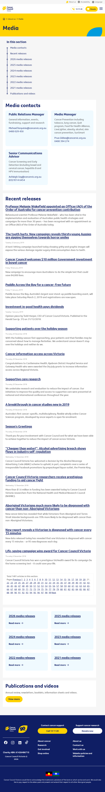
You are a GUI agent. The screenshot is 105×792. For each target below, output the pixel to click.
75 (42, 589)
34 (54, 582)
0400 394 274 (61, 141)
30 (38, 582)
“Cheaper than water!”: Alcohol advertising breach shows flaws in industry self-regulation (45, 450)
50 (31, 586)
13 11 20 (79, 9)
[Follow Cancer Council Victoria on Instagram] (13, 744)
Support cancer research (87, 725)
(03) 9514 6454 (17, 180)
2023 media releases (67, 637)
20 (84, 579)
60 (69, 586)
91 (19, 592)
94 (31, 592)
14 (61, 579)
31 (42, 582)
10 (46, 579)
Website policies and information (82, 754)
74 (38, 589)
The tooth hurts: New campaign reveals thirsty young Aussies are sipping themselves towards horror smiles (48, 235)
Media (20, 19)
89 (12, 592)
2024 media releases (22, 637)
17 (73, 579)
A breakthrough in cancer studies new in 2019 (37, 404)
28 (31, 582)
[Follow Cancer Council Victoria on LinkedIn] (20, 744)
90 (15, 592)
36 (61, 582)
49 (27, 586)
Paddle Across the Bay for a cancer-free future (38, 285)
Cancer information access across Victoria (35, 354)
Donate (93, 9)
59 (65, 586)
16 (69, 579)
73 (34, 589)
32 (46, 582)
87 (88, 589)
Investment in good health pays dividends (34, 306)
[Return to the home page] (7, 11)
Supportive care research (23, 379)
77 (50, 589)
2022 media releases (22, 658)
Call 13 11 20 (52, 731)
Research (42, 745)
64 (84, 586)
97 (42, 592)
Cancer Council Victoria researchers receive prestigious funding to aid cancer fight (44, 478)
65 (88, 586)
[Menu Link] (101, 10)
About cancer (44, 741)
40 (77, 582)
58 (61, 586)
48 (23, 586)
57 (57, 586)
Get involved (44, 749)
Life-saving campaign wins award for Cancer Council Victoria (48, 551)
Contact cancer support (52, 725)
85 (80, 589)
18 (76, 579)
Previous (17, 579)
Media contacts (18, 47)
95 (34, 592)
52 (38, 586)
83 (73, 589)
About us (72, 2)
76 (46, 589)
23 (12, 582)
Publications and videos (22, 93)
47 (19, 586)
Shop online (43, 753)
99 (50, 592)
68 (15, 589)
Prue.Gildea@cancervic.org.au (70, 137)
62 (77, 586)
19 (80, 579)
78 (54, 589)
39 (73, 582)
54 (46, 586)
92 (23, 592)
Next (54, 592)
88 (8, 592)
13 (57, 579)
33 (50, 582)
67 (12, 589)
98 (46, 592)
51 (34, 586)
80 (61, 589)
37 (65, 582)
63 (80, 586)
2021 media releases (67, 658)
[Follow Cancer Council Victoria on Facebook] (6, 744)
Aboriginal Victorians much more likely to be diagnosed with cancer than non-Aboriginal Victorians (47, 507)
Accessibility (85, 2)
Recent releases (18, 53)
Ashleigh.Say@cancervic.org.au (25, 176)
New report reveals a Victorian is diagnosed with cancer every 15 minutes (48, 531)
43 (88, 582)
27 (27, 582)
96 (38, 592)
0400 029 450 (16, 131)
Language (98, 2)
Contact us (78, 745)
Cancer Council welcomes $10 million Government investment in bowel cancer (48, 261)
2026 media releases (22, 616)
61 (73, 586)
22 (8, 582)
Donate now (87, 731)
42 (84, 582)
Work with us (79, 749)
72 (31, 589)
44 (8, 586)
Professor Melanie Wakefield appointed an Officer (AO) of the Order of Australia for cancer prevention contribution (48, 208)
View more (14, 699)
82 (69, 589)
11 (50, 579)
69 (19, 589)
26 (23, 582)
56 (54, 586)
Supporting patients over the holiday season (36, 328)
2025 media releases (67, 616)
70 (23, 589)
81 (65, 589)
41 (80, 582)
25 (19, 582)
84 (77, 589)
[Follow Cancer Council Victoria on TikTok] (27, 744)
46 (15, 586)
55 (50, 586)
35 (57, 582)
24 (15, 582)
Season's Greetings (18, 426)
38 (69, 582)
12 (53, 579)
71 (27, 589)
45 (12, 586)
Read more (14, 623)
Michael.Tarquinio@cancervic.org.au (27, 128)
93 (27, 592)
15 (65, 579)
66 (8, 589)
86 (84, 589)
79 (57, 589)
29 (34, 582)
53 (42, 586)
